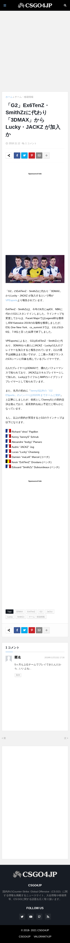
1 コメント (31, 143)
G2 (41, 611)
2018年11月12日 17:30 (54, 657)
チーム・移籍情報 (24, 97)
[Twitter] (24, 155)
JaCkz (50, 611)
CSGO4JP (25, 936)
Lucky (10, 617)
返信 (18, 675)
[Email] (39, 155)
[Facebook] (17, 155)
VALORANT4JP (42, 936)
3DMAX (19, 611)
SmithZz (20, 617)
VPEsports (11, 300)
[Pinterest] (32, 155)
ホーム (9, 97)
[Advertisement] (35, 51)
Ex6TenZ (31, 611)
